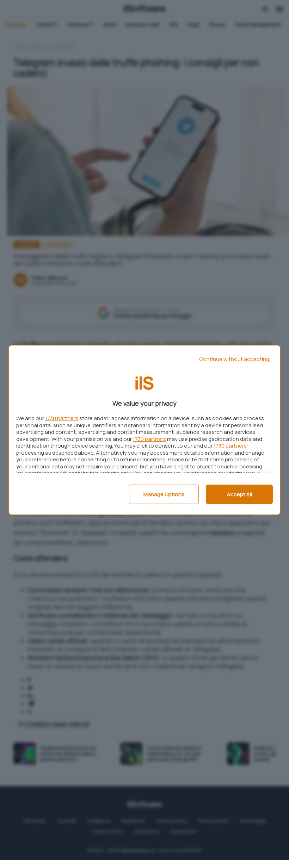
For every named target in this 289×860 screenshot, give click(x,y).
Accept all (239, 494)
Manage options (163, 494)
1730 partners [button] (61, 418)
